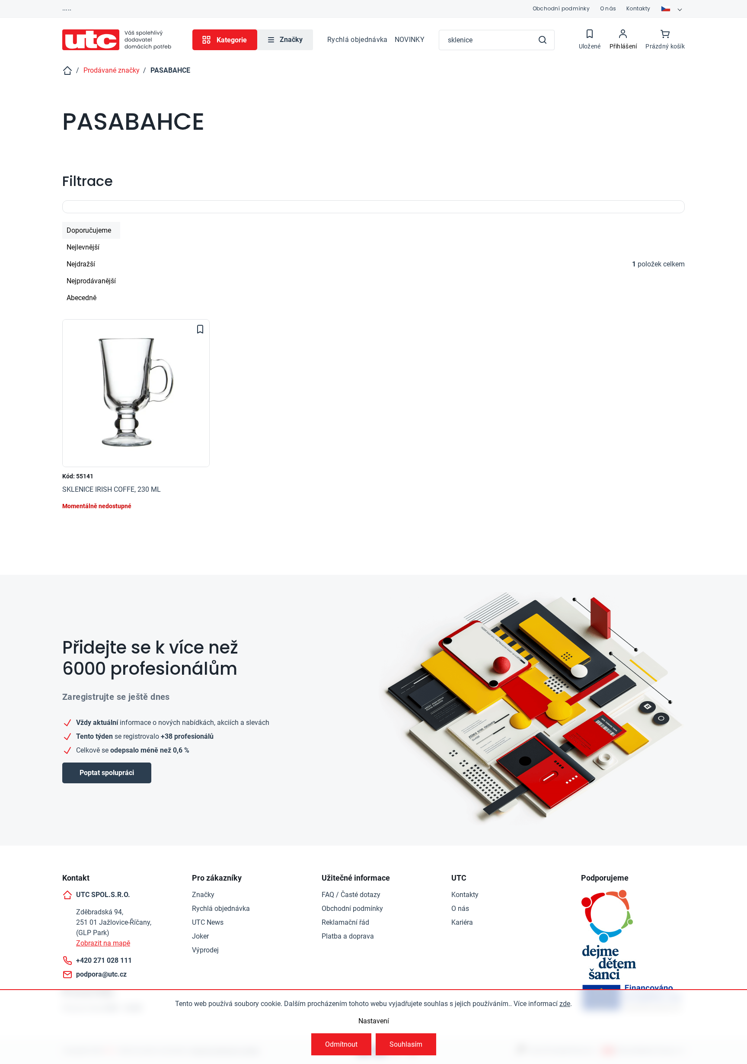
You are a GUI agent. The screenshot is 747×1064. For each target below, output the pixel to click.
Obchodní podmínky (561, 8)
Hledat (542, 40)
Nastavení (373, 1021)
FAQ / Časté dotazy (351, 895)
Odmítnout (341, 1044)
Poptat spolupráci (107, 773)
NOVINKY (410, 39)
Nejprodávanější (91, 281)
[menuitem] (285, 39)
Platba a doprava (348, 936)
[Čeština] (673, 8)
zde (564, 1004)
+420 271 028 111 (104, 960)
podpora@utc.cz (101, 974)
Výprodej (205, 950)
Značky (203, 895)
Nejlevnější (83, 247)
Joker (200, 936)
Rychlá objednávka (357, 39)
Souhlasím (405, 1044)
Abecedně (81, 298)
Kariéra (462, 922)
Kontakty (638, 8)
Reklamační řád (345, 922)
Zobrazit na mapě (103, 943)
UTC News (207, 922)
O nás (608, 8)
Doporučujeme (89, 230)
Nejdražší (81, 264)
